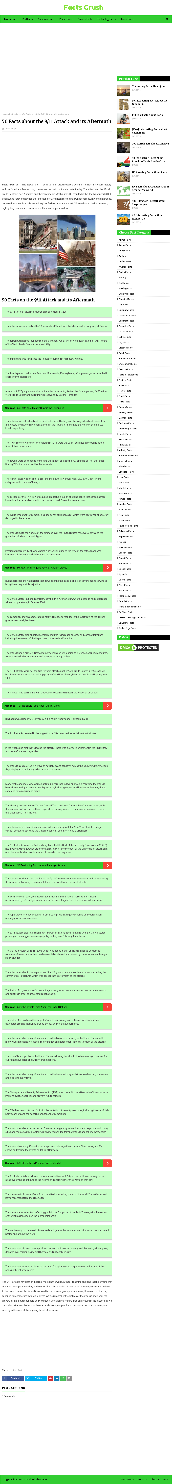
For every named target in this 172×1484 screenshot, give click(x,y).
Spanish (123, 574)
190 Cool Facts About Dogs (147, 115)
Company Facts (126, 310)
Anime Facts (125, 245)
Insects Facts (125, 461)
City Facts (123, 304)
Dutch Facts (124, 353)
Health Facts (125, 434)
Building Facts (126, 288)
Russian (122, 542)
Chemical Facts (126, 299)
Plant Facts (124, 515)
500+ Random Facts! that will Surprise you (148, 203)
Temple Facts (125, 601)
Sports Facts (125, 579)
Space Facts (125, 569)
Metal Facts (124, 482)
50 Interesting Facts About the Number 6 (149, 102)
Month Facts (125, 488)
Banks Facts (125, 272)
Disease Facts (126, 347)
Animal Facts (125, 240)
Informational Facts (128, 455)
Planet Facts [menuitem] (66, 19)
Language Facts (126, 472)
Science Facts (125, 547)
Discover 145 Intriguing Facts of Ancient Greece (42, 567)
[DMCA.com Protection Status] (138, 651)
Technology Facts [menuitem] (106, 19)
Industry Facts (125, 450)
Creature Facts (126, 331)
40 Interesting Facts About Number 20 (147, 217)
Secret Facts (125, 558)
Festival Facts (125, 380)
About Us (155, 1479)
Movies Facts (125, 493)
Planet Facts (125, 509)
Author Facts (125, 261)
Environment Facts (128, 364)
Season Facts (125, 552)
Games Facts (125, 407)
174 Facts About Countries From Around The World (150, 188)
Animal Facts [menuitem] (10, 19)
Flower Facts (125, 391)
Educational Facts (127, 358)
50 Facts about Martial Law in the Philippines (40, 408)
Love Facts (124, 477)
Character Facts (126, 294)
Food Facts (124, 396)
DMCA (165, 1479)
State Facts (124, 585)
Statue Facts (125, 590)
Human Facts (125, 445)
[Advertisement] (57, 70)
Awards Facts (125, 267)
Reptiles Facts (126, 536)
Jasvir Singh (10, 128)
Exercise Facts (126, 369)
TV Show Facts (126, 612)
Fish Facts (124, 385)
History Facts (15, 114)
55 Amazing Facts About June (148, 86)
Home (5, 114)
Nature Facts (125, 499)
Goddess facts (126, 423)
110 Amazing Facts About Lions (149, 172)
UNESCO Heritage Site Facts (132, 617)
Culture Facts (125, 337)
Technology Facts (127, 596)
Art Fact (122, 256)
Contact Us (142, 1479)
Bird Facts (123, 283)
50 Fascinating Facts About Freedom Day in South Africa (148, 160)
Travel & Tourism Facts (130, 606)
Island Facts (125, 466)
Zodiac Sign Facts (127, 628)
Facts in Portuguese (128, 374)
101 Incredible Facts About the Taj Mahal (38, 705)
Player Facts (124, 520)
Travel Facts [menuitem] (127, 19)
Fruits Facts (124, 401)
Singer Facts (125, 563)
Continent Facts (126, 320)
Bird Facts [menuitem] (28, 19)
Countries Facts (126, 326)
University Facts (126, 623)
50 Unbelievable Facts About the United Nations (42, 1007)
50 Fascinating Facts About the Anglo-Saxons (41, 865)
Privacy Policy (127, 1479)
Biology (122, 277)
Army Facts (124, 250)
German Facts (125, 418)
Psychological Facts (128, 526)
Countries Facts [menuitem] (46, 19)
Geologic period (126, 412)
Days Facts (124, 342)
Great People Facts (128, 428)
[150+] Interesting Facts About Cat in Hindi (149, 131)
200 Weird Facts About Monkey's (150, 143)
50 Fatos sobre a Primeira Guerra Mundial (39, 1163)
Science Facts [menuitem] (85, 19)
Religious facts (126, 531)
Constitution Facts (127, 315)
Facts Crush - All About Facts (33, 1479)
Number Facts (125, 504)
